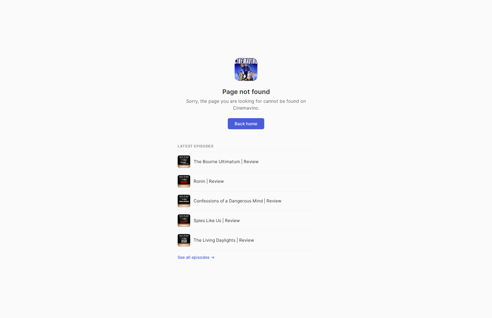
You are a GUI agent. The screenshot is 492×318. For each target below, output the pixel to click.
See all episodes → (196, 257)
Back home (246, 123)
